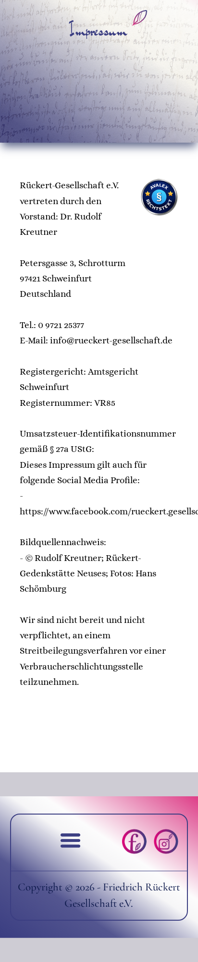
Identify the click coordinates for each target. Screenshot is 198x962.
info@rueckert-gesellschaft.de (111, 340)
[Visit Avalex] (159, 213)
